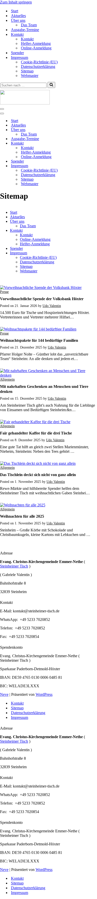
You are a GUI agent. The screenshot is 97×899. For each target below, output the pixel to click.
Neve (4, 694)
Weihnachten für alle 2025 (22, 516)
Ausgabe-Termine (25, 30)
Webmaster (29, 75)
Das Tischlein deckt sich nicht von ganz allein (38, 475)
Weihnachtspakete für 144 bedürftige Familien (39, 340)
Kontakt (27, 39)
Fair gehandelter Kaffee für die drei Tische (36, 433)
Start (14, 11)
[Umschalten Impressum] (87, 166)
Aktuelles (18, 16)
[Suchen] (51, 85)
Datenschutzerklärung (38, 66)
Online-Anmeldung (36, 48)
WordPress (44, 694)
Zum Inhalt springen (16, 2)
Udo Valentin (52, 306)
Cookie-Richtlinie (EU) (39, 62)
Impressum (18, 253)
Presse (4, 292)
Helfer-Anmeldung (36, 43)
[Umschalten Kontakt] (87, 143)
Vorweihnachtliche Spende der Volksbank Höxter (42, 299)
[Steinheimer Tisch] (48, 97)
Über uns (17, 221)
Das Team (29, 25)
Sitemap (27, 71)
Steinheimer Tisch (14, 566)
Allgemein (7, 379)
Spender (17, 53)
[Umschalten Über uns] (87, 130)
